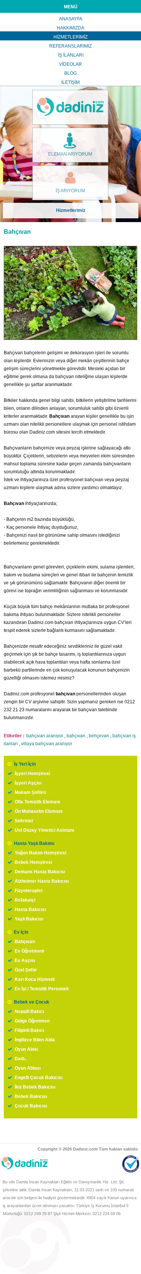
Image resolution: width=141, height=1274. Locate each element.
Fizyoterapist (28, 890)
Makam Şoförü (30, 792)
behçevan (99, 735)
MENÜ (70, 6)
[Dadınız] (70, 107)
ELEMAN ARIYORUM (70, 154)
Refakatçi (25, 900)
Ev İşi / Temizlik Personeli (41, 988)
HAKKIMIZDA (70, 28)
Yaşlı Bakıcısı (29, 919)
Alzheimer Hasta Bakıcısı (42, 881)
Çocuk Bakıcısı (31, 1106)
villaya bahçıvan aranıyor (46, 743)
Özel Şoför (26, 970)
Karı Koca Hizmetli (35, 979)
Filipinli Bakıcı (29, 1030)
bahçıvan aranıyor (44, 735)
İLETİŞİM (70, 82)
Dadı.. (21, 1058)
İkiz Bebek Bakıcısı (35, 1087)
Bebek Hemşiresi (33, 862)
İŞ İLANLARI (70, 55)
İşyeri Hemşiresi (32, 773)
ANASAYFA (70, 19)
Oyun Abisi (26, 1049)
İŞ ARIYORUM (70, 190)
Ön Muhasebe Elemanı (38, 811)
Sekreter (24, 820)
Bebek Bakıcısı (31, 1096)
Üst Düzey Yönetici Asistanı (44, 830)
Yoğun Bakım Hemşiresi (40, 853)
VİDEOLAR (70, 64)
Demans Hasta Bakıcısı (40, 871)
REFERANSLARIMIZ (70, 46)
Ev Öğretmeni (29, 951)
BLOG (70, 73)
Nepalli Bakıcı (29, 1011)
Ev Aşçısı (25, 960)
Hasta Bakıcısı (30, 909)
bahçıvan (76, 735)
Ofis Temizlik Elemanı (37, 802)
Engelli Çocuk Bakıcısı (38, 1077)
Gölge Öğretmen (32, 1021)
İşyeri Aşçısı (28, 783)
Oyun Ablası (28, 1068)
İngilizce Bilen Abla (35, 1039)
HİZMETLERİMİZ (70, 37)
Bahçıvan (25, 941)
